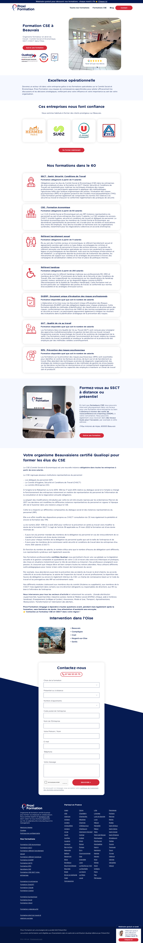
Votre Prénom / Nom (52, 731)
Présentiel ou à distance (53, 690)
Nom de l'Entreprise (52, 721)
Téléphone (48, 752)
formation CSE (44, 817)
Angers (67, 823)
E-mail (46, 742)
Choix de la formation (52, 680)
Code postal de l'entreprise (55, 711)
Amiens (67, 819)
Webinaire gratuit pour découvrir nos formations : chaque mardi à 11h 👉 (67, 1)
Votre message (50, 762)
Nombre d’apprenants (53, 701)
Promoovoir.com (36, 939)
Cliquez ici (102, 1)
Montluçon (98, 841)
